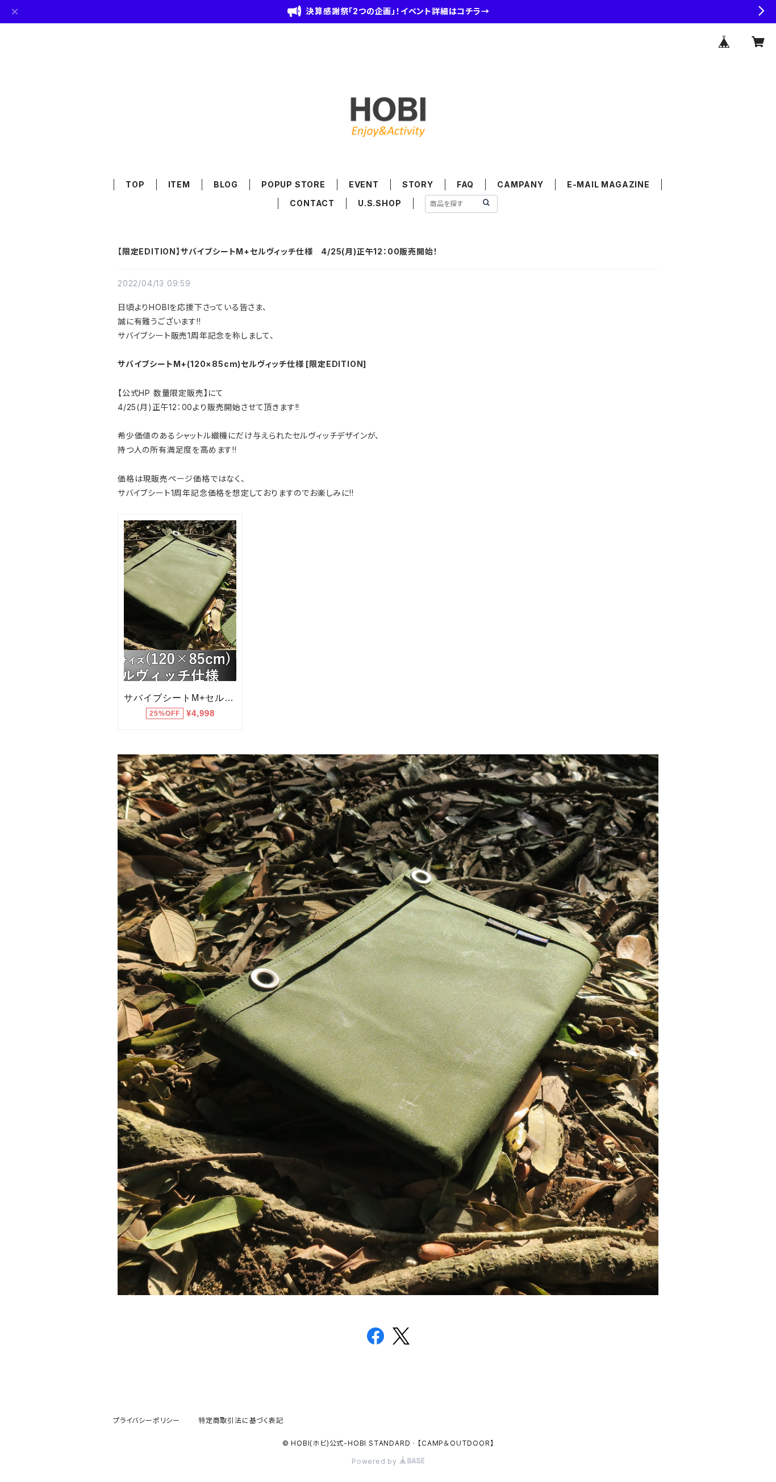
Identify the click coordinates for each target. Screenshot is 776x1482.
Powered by (375, 1461)
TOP (135, 184)
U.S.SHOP (379, 203)
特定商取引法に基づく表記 (240, 1420)
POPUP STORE (293, 184)
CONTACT (312, 203)
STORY (417, 184)
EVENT (364, 184)
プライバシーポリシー (146, 1420)
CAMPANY (520, 184)
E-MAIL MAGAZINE (608, 184)
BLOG (226, 184)
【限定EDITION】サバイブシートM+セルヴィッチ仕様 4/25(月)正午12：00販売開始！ (277, 251)
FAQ (465, 184)
